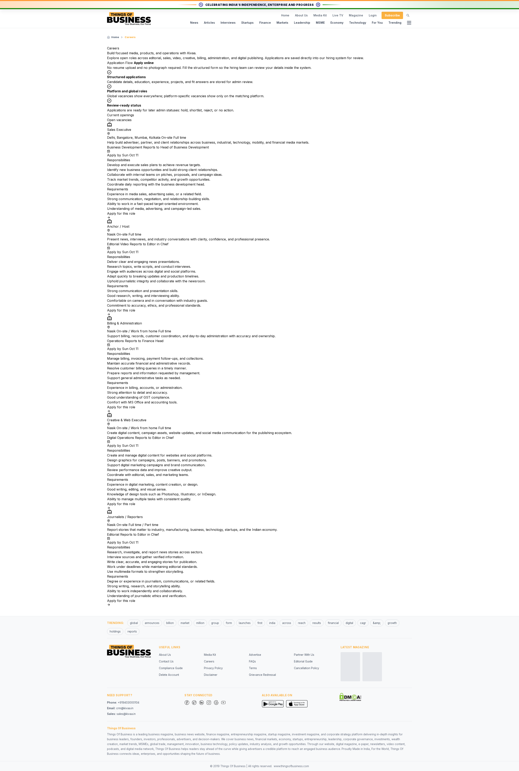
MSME (320, 22)
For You (377, 22)
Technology (357, 22)
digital (349, 623)
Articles (209, 22)
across (286, 623)
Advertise (255, 654)
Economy (336, 22)
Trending (394, 22)
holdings (115, 631)
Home (285, 15)
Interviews (228, 22)
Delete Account (169, 674)
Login (373, 15)
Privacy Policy (213, 668)
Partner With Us (304, 654)
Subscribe (392, 15)
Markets (282, 22)
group (215, 623)
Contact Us (166, 661)
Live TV (337, 15)
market (185, 623)
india (272, 623)
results (316, 623)
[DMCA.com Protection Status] (350, 697)
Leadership (302, 22)
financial (333, 623)
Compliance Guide (171, 668)
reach (302, 623)
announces (152, 623)
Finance (265, 22)
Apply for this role (121, 213)
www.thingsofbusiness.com (291, 766)
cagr (363, 623)
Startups (247, 22)
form (229, 623)
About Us (301, 15)
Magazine (356, 15)
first (259, 623)
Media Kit (320, 15)
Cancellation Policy (306, 668)
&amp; (377, 623)
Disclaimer (210, 674)
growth (392, 623)
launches (245, 623)
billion (170, 623)
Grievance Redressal (262, 674)
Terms (253, 668)
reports (132, 631)
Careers (209, 661)
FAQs (252, 661)
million (200, 623)
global (134, 623)
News (194, 22)
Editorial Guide (303, 661)
